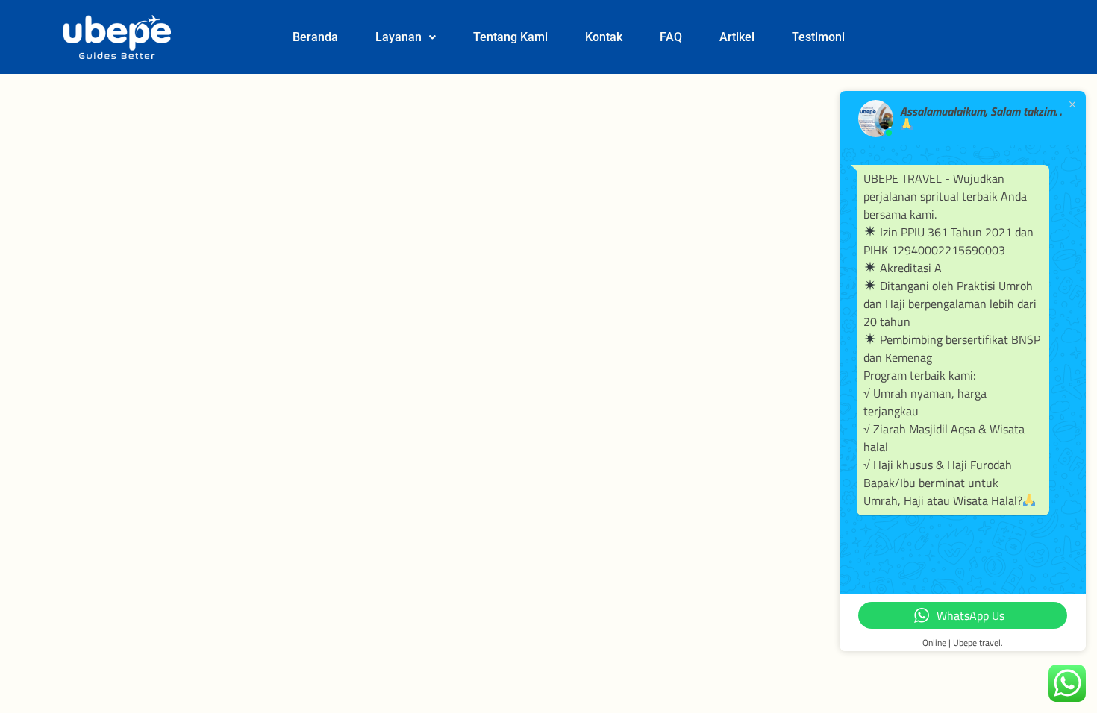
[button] (405, 37)
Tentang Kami (510, 37)
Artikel (736, 37)
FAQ (671, 37)
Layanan (398, 37)
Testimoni (818, 37)
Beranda (315, 37)
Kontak (603, 37)
